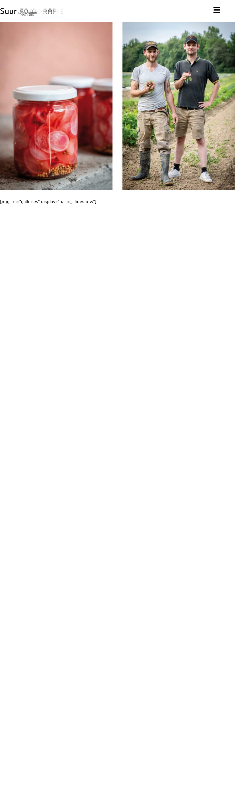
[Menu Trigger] (217, 9)
